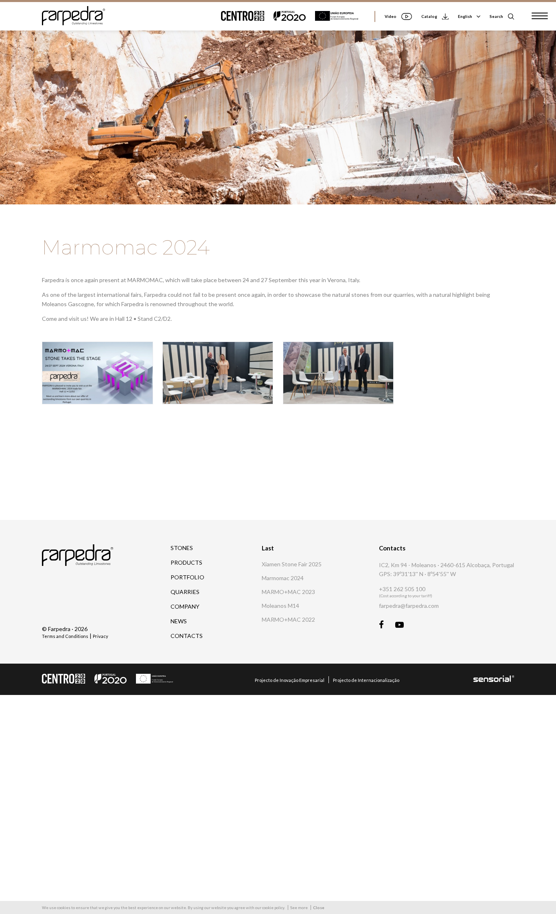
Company (185, 606)
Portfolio (187, 577)
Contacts (187, 635)
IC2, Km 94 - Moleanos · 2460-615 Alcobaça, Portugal (446, 564)
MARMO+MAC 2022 (288, 619)
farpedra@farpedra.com (409, 605)
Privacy (100, 636)
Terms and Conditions (65, 636)
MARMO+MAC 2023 (288, 592)
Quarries (185, 591)
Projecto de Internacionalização (366, 680)
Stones (182, 547)
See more (299, 907)
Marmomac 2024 (283, 578)
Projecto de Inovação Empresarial (289, 680)
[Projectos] (293, 16)
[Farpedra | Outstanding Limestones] (73, 23)
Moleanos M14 (280, 606)
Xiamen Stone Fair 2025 (292, 564)
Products (186, 562)
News (179, 621)
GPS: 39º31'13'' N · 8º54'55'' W (417, 573)
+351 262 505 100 (402, 588)
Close (318, 907)
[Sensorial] (493, 679)
